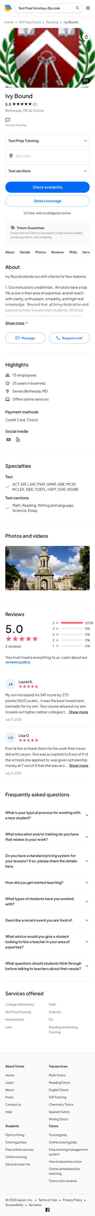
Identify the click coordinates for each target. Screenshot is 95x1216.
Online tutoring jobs (63, 1142)
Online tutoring (16, 1157)
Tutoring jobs (58, 1135)
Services (35, 1205)
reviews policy (17, 662)
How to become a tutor (65, 1161)
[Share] (86, 36)
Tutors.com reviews (63, 1181)
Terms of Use (47, 1200)
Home (8, 22)
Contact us (13, 1104)
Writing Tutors (58, 1119)
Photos (40, 252)
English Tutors (58, 1090)
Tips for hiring (14, 1135)
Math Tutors (57, 1075)
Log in (9, 1082)
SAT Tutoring (57, 1097)
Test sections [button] (19, 171)
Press (9, 1097)
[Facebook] (47, 1209)
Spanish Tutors (59, 1112)
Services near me (17, 1164)
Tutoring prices (16, 1142)
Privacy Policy (72, 1200)
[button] (47, 815)
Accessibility (14, 1205)
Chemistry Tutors (61, 1104)
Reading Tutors (59, 1082)
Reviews (57, 252)
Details (25, 252)
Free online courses (19, 1149)
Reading (52, 22)
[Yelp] (18, 439)
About (10, 252)
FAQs (73, 252)
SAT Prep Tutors (30, 22)
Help (8, 1112)
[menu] (8, 8)
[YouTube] (8, 439)
